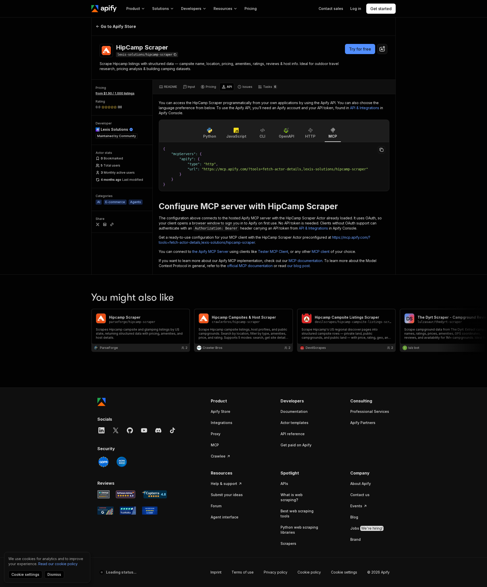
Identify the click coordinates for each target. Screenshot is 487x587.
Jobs (366, 528)
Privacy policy (275, 572)
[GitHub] (130, 430)
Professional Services (369, 411)
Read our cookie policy (58, 564)
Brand (355, 539)
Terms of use (243, 572)
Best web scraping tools (297, 513)
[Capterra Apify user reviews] (154, 494)
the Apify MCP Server (210, 251)
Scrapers (288, 543)
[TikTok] (172, 430)
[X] (116, 430)
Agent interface (224, 517)
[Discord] (158, 430)
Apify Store (220, 411)
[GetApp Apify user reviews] (103, 494)
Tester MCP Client (273, 251)
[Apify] (104, 8)
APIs (284, 483)
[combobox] (382, 49)
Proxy (215, 434)
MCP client (320, 251)
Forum (216, 506)
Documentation (294, 411)
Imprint (216, 572)
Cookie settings (344, 572)
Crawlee (218, 456)
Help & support (224, 483)
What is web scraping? (292, 497)
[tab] (168, 87)
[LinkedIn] (101, 430)
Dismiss (54, 574)
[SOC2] (122, 462)
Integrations (221, 422)
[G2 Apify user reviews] (105, 511)
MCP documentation (305, 260)
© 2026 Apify (378, 572)
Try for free (360, 49)
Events (356, 506)
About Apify (360, 483)
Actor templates (294, 422)
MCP (215, 445)
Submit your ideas (227, 495)
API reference (293, 434)
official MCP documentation (250, 266)
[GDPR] (103, 462)
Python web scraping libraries (299, 529)
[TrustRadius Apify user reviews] (128, 511)
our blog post (298, 266)
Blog (354, 517)
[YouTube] (144, 430)
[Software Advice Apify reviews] (126, 494)
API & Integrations (364, 108)
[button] (230, 401)
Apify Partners (362, 422)
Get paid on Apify (296, 445)
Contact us (360, 495)
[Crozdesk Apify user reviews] (150, 511)
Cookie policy (309, 572)
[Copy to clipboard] (381, 149)
